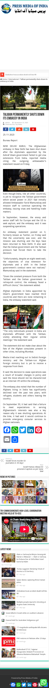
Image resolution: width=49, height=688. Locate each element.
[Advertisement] (24, 45)
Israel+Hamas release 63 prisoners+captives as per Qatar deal (30, 468)
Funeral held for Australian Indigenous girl (22, 620)
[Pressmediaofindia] (24, 8)
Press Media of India (29, 678)
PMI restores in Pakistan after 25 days (31, 638)
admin (7, 123)
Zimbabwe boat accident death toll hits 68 (20, 75)
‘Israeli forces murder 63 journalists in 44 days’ (16, 461)
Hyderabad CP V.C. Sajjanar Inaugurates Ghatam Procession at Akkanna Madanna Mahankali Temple (31, 651)
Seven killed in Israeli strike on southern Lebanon (25, 613)
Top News (18, 124)
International (13, 79)
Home (4, 79)
